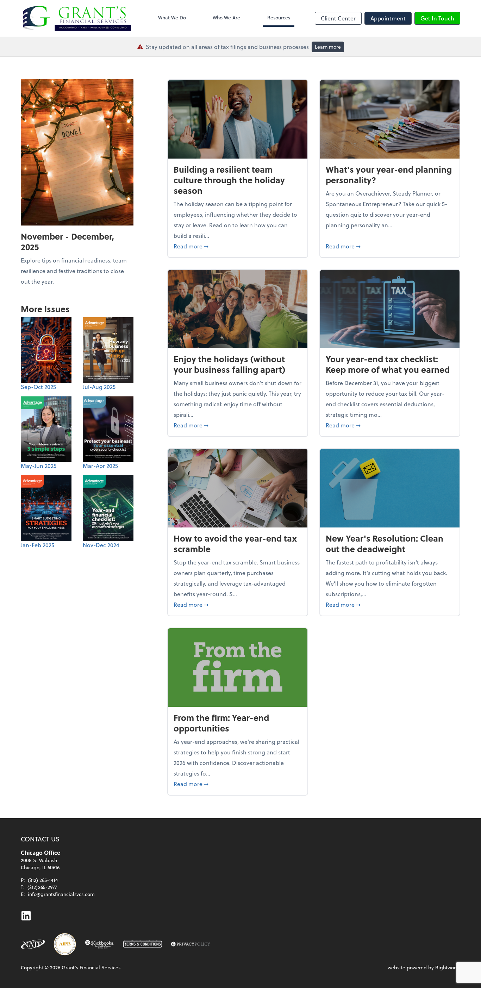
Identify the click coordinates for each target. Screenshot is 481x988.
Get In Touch (437, 18)
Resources (278, 17)
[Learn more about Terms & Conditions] (142, 944)
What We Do (172, 17)
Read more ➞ (238, 246)
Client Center (338, 18)
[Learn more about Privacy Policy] (190, 944)
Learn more (328, 46)
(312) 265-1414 (43, 880)
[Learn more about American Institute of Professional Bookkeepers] (65, 944)
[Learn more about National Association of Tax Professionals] (33, 944)
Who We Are (226, 17)
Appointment (388, 18)
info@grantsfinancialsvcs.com (61, 894)
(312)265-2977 (42, 887)
